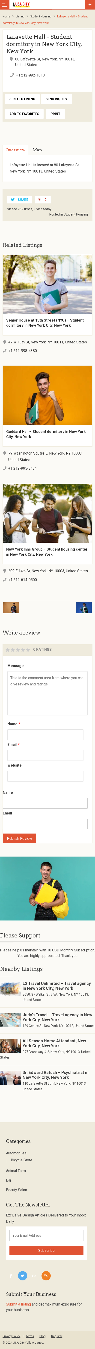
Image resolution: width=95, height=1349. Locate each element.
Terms (30, 1336)
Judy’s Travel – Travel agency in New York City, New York (57, 1017)
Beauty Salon (16, 1190)
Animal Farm (16, 1171)
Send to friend (22, 99)
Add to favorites (24, 114)
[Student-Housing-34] (47, 888)
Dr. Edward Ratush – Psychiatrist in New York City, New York (56, 1075)
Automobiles (16, 1153)
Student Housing (40, 16)
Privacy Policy (11, 1336)
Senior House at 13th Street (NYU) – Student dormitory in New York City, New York (45, 323)
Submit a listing (18, 1304)
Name (14, 724)
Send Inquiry (57, 99)
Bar (8, 1180)
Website (14, 765)
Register (56, 1336)
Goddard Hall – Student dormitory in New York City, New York (46, 434)
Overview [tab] (15, 149)
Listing (20, 16)
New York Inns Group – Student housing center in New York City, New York (47, 552)
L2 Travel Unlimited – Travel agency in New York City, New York (57, 986)
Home (6, 16)
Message (15, 666)
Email (13, 744)
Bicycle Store (21, 1160)
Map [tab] (37, 149)
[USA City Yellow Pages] (48, 4)
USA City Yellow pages (28, 1342)
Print (55, 114)
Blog (42, 1336)
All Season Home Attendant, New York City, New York (54, 1043)
